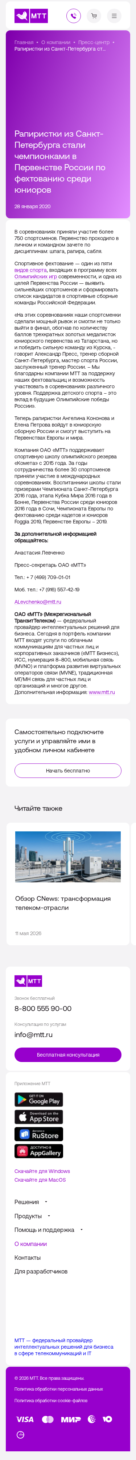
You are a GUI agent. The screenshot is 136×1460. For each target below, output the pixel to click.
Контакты (28, 1257)
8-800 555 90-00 (43, 1008)
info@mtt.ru (34, 1034)
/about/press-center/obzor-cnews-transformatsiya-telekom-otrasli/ (68, 884)
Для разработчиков (41, 1271)
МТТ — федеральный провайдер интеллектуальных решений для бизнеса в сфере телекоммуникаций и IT (64, 1346)
